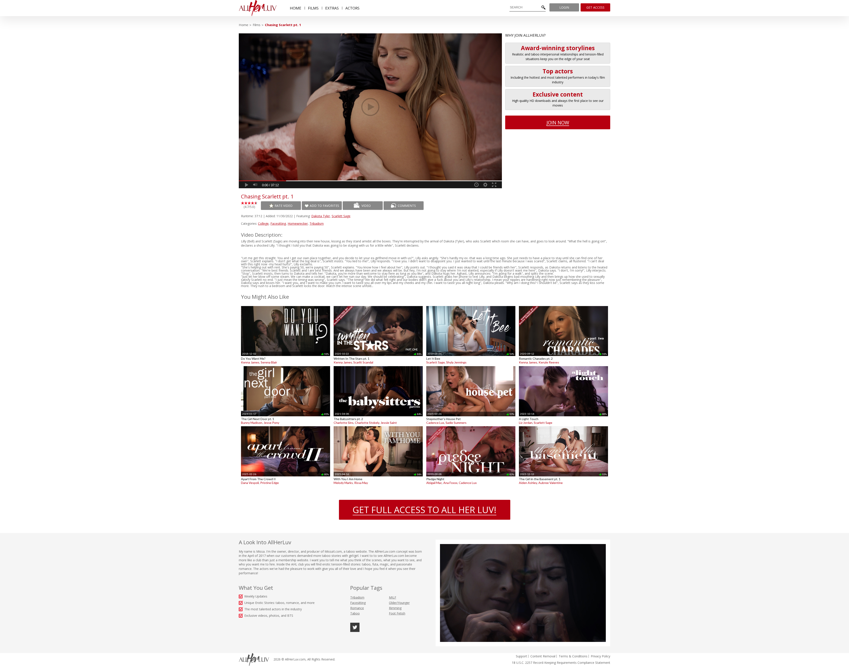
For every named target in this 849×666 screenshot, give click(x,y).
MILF (392, 597)
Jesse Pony (271, 422)
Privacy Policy (600, 656)
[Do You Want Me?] (285, 306)
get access (595, 7)
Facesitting (278, 223)
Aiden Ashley (528, 483)
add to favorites (324, 206)
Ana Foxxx (450, 483)
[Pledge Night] (470, 426)
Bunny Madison (251, 422)
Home (243, 25)
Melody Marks (343, 483)
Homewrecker (298, 223)
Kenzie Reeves (549, 362)
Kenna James (250, 362)
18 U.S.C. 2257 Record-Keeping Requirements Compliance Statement (561, 662)
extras (332, 8)
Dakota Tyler (320, 216)
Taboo (355, 613)
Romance (357, 608)
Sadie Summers (456, 422)
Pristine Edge (269, 483)
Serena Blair (269, 362)
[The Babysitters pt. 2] (378, 366)
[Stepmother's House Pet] (470, 366)
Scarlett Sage (341, 216)
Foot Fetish (397, 613)
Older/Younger (399, 603)
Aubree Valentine (550, 483)
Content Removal (542, 656)
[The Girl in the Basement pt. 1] (563, 426)
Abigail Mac (434, 483)
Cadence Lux (435, 422)
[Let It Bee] (470, 306)
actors (352, 8)
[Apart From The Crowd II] (285, 426)
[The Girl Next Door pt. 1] (285, 366)
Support (521, 656)
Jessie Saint (389, 422)
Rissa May (361, 483)
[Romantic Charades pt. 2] (563, 306)
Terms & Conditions (573, 656)
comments (407, 206)
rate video (284, 206)
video (366, 206)
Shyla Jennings (456, 362)
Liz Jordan (525, 422)
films (313, 8)
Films (256, 25)
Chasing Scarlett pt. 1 (283, 25)
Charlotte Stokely (367, 422)
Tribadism (317, 223)
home (295, 8)
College (263, 223)
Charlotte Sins (344, 422)
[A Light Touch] (563, 366)
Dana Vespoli (250, 483)
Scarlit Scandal (363, 362)
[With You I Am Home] (378, 426)
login (564, 7)
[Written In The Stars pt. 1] (378, 306)
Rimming (395, 608)
